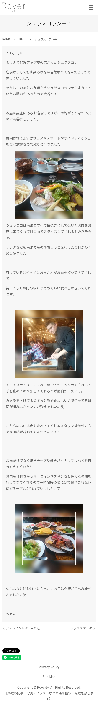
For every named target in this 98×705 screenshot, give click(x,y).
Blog (22, 39)
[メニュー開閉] (91, 7)
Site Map (49, 676)
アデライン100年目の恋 (23, 628)
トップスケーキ (81, 628)
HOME (6, 39)
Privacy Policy (49, 667)
